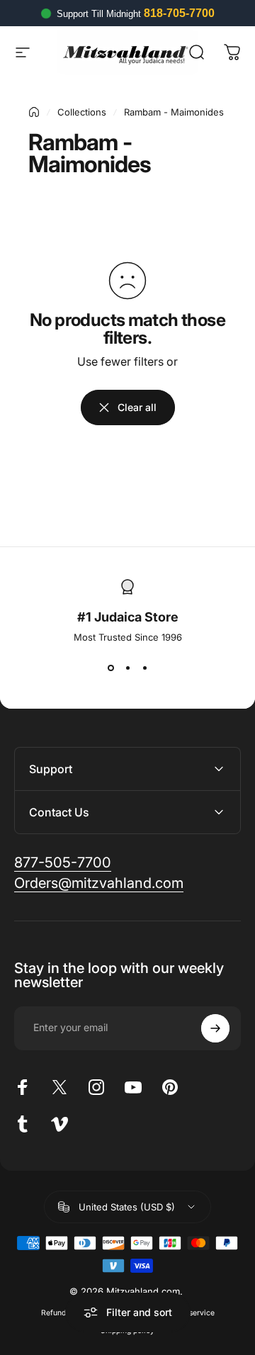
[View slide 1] (110, 668)
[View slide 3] (144, 668)
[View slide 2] (127, 668)
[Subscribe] (215, 1028)
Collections (81, 112)
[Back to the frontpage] (34, 112)
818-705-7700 (179, 13)
